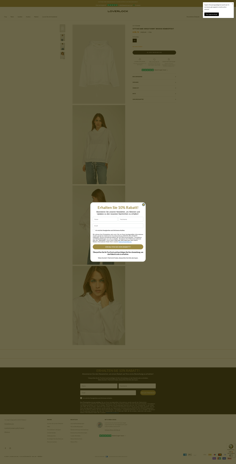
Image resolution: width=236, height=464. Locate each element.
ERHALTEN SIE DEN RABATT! (118, 247)
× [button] (232, 4)
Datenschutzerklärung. (125, 242)
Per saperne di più (211, 14)
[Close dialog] (143, 204)
